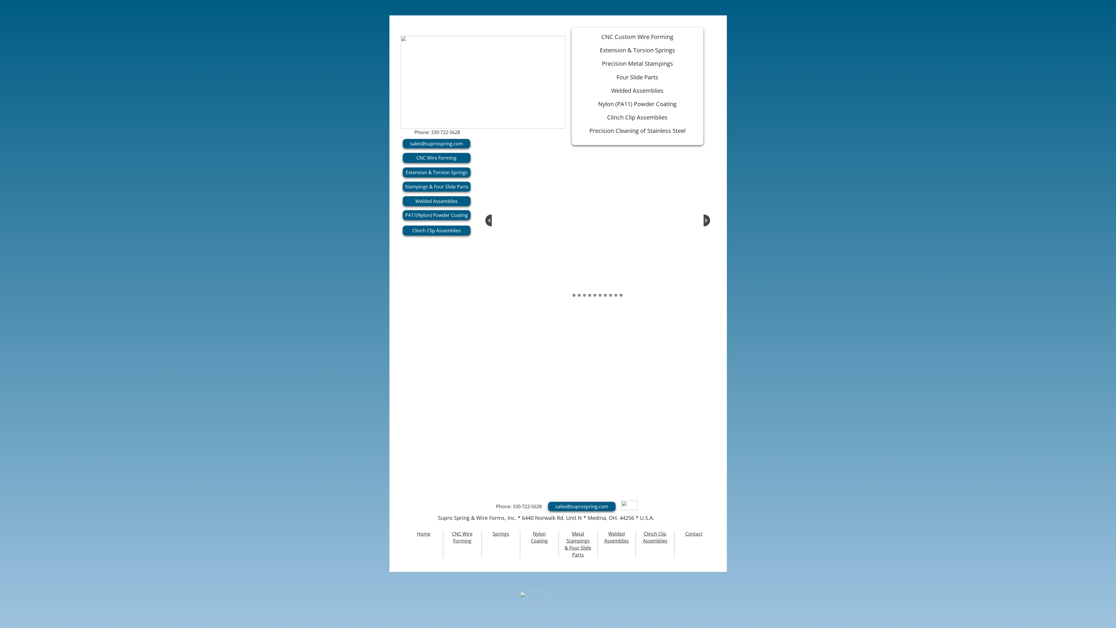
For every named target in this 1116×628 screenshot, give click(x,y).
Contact (693, 534)
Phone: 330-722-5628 (437, 132)
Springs (501, 534)
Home (423, 534)
